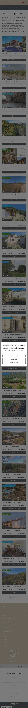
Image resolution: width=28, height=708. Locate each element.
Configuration (14, 359)
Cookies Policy (19, 350)
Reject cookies (14, 362)
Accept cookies (14, 356)
